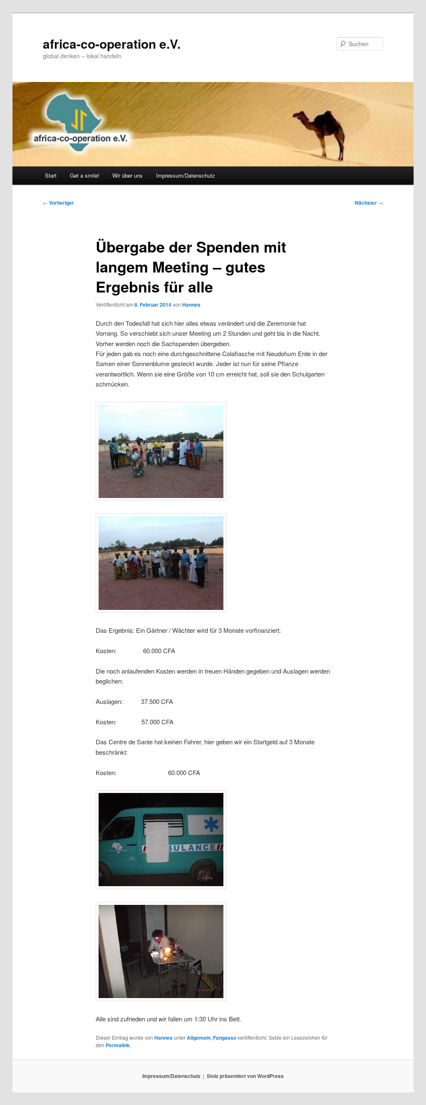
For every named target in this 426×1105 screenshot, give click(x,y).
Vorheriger (58, 202)
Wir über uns (127, 175)
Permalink (118, 1045)
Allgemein (199, 1037)
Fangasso (224, 1037)
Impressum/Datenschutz (185, 175)
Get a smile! (84, 175)
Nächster (369, 202)
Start (51, 175)
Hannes (191, 304)
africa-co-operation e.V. (112, 43)
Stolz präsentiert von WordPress (245, 1076)
